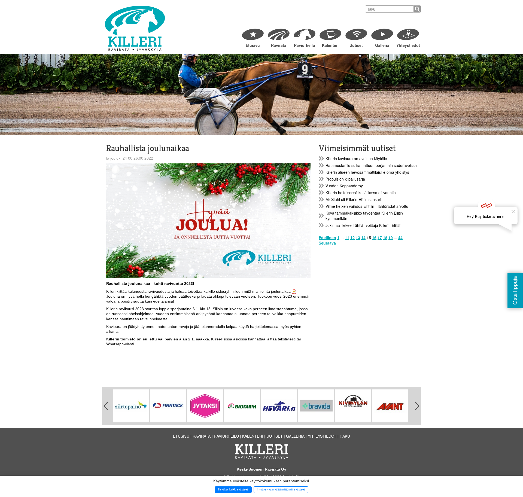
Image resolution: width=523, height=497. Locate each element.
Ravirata (278, 45)
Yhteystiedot (407, 45)
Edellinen (327, 237)
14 (363, 237)
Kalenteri (330, 45)
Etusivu (253, 45)
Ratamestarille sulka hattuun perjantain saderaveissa (371, 165)
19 (390, 237)
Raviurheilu (304, 45)
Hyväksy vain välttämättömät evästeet (281, 489)
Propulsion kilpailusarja (345, 179)
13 (358, 237)
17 (380, 237)
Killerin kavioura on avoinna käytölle (356, 158)
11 (347, 237)
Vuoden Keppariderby (344, 185)
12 (352, 237)
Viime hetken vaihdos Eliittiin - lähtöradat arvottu (367, 206)
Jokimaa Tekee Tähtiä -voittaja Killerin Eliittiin (364, 225)
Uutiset (356, 45)
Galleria (382, 45)
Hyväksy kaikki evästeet (233, 489)
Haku (345, 436)
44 (400, 237)
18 (385, 237)
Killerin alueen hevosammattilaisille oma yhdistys (367, 172)
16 (374, 237)
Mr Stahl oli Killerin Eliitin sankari (353, 199)
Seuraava (327, 243)
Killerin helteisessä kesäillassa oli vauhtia (361, 192)
